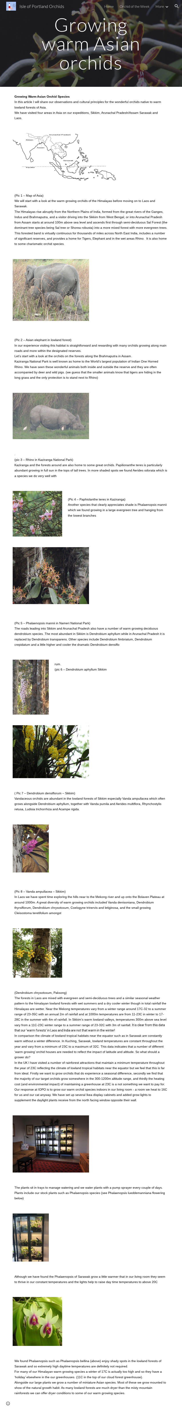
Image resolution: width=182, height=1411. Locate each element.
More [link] (159, 6)
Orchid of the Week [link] (135, 6)
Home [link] (109, 6)
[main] (91, 43)
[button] (176, 6)
